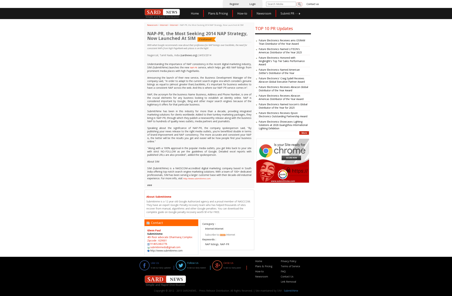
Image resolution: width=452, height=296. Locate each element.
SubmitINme (291, 290)
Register (234, 4)
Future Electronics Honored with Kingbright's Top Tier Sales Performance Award (282, 61)
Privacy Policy (288, 261)
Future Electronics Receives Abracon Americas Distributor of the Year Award (281, 97)
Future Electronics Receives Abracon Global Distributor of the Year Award (283, 88)
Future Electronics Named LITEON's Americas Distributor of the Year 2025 (280, 50)
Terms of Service (290, 266)
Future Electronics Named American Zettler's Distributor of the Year (279, 71)
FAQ (283, 271)
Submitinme (155, 233)
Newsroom (264, 13)
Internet (164, 25)
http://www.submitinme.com (197, 178)
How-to (242, 13)
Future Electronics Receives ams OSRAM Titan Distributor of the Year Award (282, 42)
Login (252, 4)
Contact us (313, 4)
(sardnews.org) (188, 55)
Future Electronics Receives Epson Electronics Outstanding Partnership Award (283, 114)
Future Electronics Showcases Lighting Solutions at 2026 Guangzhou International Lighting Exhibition (283, 125)
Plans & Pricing (218, 13)
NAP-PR (193, 67)
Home (195, 13)
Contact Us (287, 276)
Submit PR (287, 13)
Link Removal (288, 281)
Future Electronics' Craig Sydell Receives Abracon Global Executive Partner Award (282, 80)
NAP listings (212, 244)
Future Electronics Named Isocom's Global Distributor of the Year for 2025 (283, 106)
